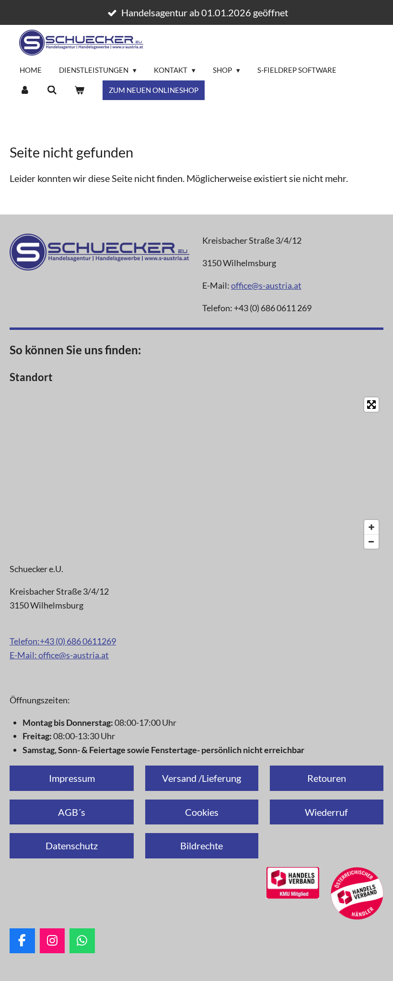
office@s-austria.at (266, 285)
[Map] (196, 473)
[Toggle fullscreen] (371, 404)
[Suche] (52, 90)
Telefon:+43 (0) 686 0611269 (63, 641)
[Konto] (24, 90)
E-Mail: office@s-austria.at (59, 655)
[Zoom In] (371, 527)
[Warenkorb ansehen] (79, 90)
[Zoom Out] (371, 541)
